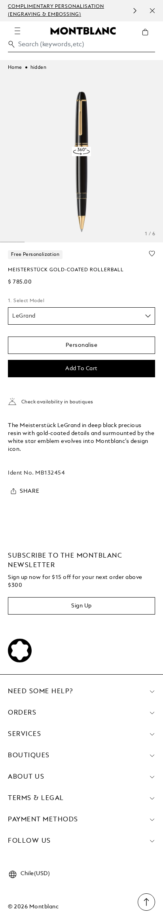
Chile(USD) (35, 873)
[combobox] (81, 46)
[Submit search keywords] (11, 44)
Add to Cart (81, 368)
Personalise (82, 345)
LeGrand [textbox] (24, 316)
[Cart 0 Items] (148, 38)
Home (15, 67)
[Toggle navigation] (17, 30)
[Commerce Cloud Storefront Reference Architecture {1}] (83, 30)
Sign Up (81, 606)
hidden (38, 67)
